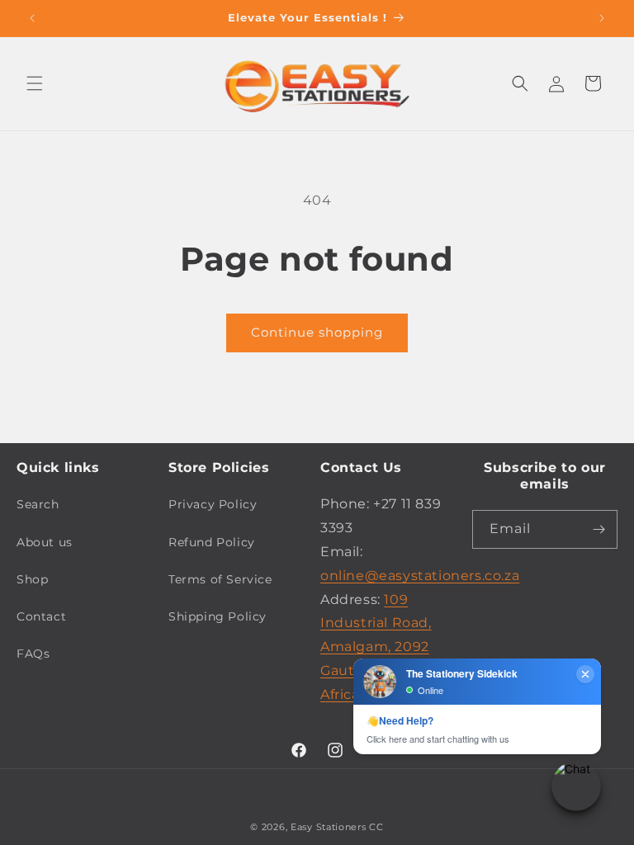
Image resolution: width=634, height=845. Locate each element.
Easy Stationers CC (337, 827)
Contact (41, 616)
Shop (32, 579)
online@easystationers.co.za (419, 575)
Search (38, 504)
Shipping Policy (217, 616)
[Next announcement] (602, 18)
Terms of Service (220, 579)
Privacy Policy (212, 504)
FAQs (33, 653)
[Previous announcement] (32, 18)
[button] (35, 83)
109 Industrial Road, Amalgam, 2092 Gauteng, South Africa (376, 647)
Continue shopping (317, 332)
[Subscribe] (598, 529)
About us (45, 542)
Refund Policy (211, 542)
